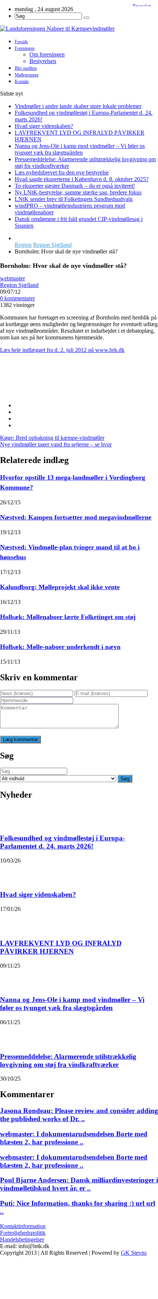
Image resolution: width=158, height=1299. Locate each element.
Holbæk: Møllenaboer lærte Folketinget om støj (68, 617)
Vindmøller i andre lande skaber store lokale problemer (78, 106)
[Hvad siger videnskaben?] (9, 873)
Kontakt (22, 81)
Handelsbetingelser (22, 1239)
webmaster (12, 278)
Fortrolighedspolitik (23, 1233)
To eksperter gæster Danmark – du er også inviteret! (75, 186)
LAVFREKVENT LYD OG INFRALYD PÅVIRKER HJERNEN (61, 947)
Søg (125, 778)
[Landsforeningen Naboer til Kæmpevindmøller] (79, 28)
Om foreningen (47, 54)
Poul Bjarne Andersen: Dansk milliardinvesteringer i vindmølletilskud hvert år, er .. (79, 1184)
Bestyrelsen (42, 61)
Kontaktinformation (23, 1226)
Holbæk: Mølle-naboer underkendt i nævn (60, 646)
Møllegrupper (27, 74)
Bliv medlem (26, 68)
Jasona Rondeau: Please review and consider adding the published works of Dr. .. (79, 1115)
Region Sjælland (52, 245)
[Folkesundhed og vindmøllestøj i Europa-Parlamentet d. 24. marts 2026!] (9, 816)
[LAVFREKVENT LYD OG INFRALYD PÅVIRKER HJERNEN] (9, 921)
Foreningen (25, 48)
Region (23, 245)
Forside (21, 41)
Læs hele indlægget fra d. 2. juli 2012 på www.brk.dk (62, 350)
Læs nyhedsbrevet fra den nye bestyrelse (62, 172)
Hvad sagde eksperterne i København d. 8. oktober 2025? (81, 179)
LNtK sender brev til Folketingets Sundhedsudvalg (74, 199)
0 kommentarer (17, 298)
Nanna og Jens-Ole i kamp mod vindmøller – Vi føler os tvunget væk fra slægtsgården (80, 149)
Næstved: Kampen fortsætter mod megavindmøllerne (75, 517)
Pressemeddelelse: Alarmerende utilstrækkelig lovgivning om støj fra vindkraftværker (68, 1060)
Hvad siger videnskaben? (44, 126)
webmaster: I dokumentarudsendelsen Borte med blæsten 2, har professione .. (73, 1138)
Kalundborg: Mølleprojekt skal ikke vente (60, 587)
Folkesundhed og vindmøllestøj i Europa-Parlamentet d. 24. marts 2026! (62, 842)
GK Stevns (134, 1253)
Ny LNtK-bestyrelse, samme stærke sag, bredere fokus (78, 192)
